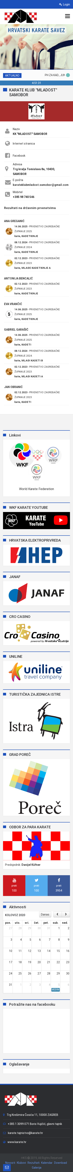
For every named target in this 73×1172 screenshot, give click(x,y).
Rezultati (34, 1162)
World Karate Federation (36, 489)
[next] (66, 914)
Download (60, 1162)
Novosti (10, 1162)
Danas (45, 914)
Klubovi (21, 1162)
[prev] (57, 914)
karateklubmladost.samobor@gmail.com (41, 184)
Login (66, 4)
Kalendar (47, 1162)
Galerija (36, 1167)
